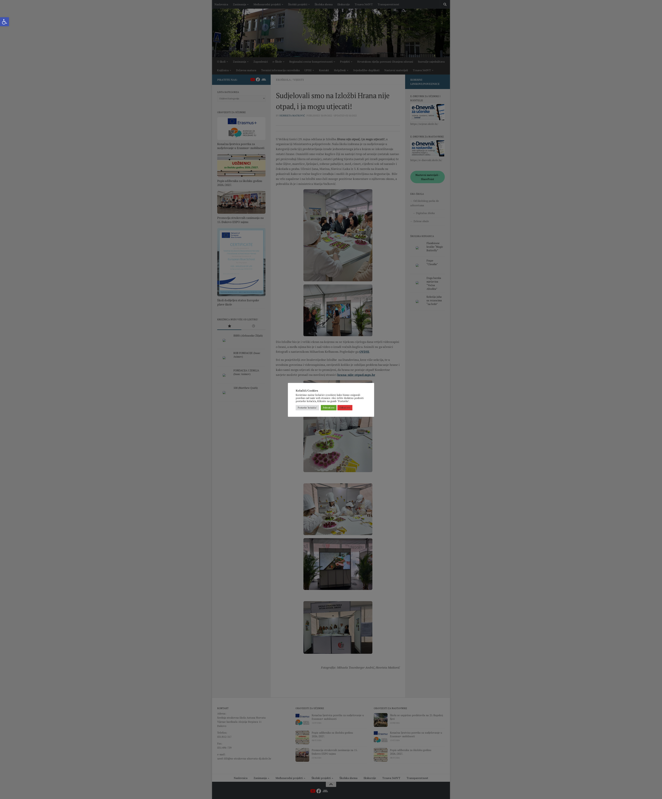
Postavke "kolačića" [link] (307, 407)
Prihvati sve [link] (328, 407)
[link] (4, 21)
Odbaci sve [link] (344, 407)
